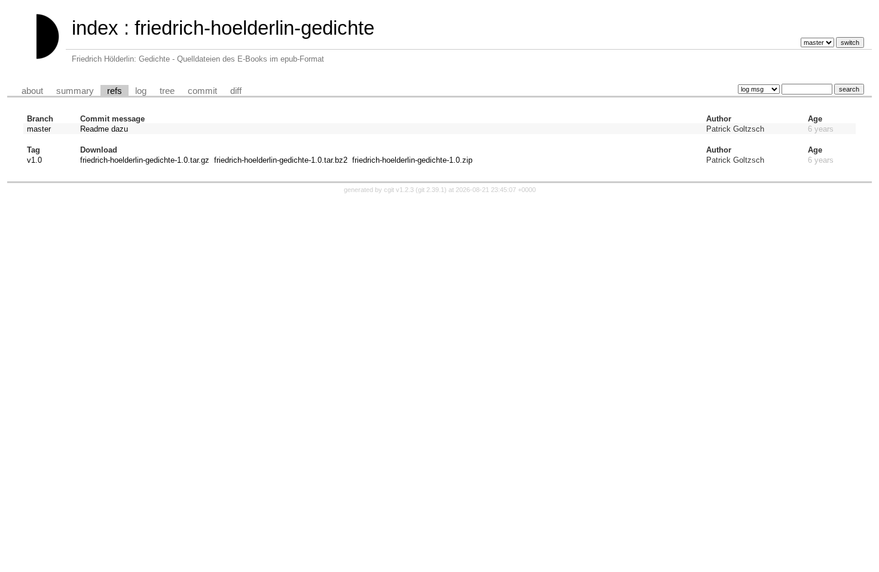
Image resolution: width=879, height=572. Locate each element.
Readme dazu (104, 128)
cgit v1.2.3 (399, 189)
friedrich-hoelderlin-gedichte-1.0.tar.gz (144, 160)
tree (167, 91)
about (32, 91)
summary (75, 91)
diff (236, 91)
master (39, 128)
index (95, 28)
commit (202, 91)
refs (114, 91)
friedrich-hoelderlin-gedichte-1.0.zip (412, 160)
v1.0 (34, 160)
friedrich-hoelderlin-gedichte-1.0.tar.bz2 (280, 160)
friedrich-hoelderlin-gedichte (254, 28)
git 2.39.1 (431, 189)
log (140, 91)
